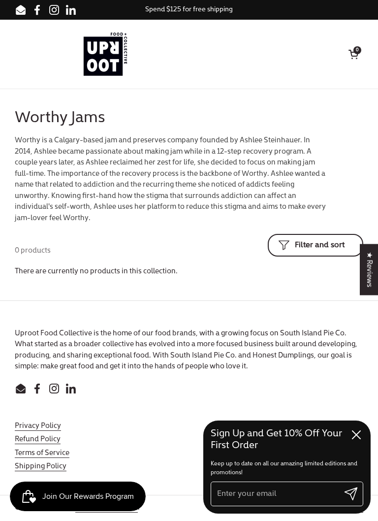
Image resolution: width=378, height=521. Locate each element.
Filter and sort (320, 245)
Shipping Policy (40, 466)
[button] (353, 54)
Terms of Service (42, 453)
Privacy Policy (38, 426)
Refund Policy (38, 439)
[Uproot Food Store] (105, 54)
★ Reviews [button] (369, 270)
